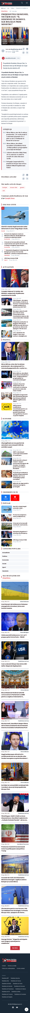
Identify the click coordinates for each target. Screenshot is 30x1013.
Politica (12, 8)
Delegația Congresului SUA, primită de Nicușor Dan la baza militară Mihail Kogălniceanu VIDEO (16, 164)
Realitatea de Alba (16, 991)
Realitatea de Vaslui (17, 983)
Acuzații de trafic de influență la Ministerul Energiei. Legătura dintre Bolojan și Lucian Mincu (13, 880)
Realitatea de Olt (6, 991)
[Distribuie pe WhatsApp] (23, 52)
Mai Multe (15, 948)
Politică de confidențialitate (8, 968)
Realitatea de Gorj (17, 49)
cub (3, 190)
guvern (22, 187)
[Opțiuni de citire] (26, 1009)
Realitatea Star (5, 981)
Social (3, 231)
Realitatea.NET (5, 978)
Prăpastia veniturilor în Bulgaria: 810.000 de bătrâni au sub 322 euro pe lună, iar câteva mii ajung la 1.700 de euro (20, 325)
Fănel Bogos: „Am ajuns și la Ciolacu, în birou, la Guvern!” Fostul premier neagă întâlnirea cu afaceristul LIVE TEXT (21, 304)
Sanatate (7, 255)
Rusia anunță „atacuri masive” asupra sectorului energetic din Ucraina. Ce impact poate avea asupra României (20, 464)
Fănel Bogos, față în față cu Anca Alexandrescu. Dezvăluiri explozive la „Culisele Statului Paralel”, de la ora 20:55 (14, 819)
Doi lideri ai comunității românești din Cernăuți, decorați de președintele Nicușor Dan (14, 787)
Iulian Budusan (24, 601)
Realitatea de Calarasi (21, 989)
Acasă (4, 8)
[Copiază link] (23, 48)
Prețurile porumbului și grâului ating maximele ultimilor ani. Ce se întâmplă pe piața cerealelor (20, 476)
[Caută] (22, 3)
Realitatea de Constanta (20, 994)
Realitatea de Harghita (7, 997)
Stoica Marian (25, 690)
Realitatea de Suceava (19, 986)
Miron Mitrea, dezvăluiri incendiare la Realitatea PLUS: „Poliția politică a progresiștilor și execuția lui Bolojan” (17, 146)
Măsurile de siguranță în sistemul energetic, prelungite (21, 485)
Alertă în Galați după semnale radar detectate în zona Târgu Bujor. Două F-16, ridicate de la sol (14, 229)
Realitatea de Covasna (7, 994)
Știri (8, 8)
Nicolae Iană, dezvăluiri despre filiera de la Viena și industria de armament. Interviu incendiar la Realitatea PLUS (14, 726)
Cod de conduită (21, 968)
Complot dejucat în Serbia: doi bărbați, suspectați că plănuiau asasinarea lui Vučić (12, 293)
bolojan (4, 187)
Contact (4, 965)
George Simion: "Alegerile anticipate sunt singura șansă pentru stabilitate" (14, 941)
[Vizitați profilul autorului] (3, 50)
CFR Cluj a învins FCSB (11, 258)
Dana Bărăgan (24, 632)
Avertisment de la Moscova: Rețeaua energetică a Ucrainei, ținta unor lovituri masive (14, 606)
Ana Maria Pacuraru (23, 844)
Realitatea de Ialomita (7, 986)
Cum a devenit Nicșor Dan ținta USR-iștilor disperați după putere (14, 665)
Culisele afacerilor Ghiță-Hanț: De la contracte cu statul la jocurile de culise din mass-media (17, 155)
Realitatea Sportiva (15, 978)
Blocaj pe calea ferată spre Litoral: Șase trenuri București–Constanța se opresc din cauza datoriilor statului (21, 314)
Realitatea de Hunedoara (8, 989)
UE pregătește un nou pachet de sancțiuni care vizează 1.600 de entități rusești (12, 445)
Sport (6, 260)
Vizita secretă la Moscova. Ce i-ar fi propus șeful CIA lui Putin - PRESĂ (13, 636)
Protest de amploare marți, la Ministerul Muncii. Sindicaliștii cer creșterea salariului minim (14, 235)
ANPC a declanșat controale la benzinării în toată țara (20, 453)
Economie (7, 239)
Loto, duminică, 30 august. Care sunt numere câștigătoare (20, 334)
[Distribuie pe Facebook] (27, 48)
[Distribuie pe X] (27, 52)
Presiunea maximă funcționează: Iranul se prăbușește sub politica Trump (13, 849)
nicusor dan (13, 187)
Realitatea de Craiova (16, 981)
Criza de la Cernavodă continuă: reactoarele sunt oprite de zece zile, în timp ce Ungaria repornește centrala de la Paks (16, 244)
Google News (10, 198)
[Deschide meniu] (27, 3)
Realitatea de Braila (6, 983)
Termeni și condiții (12, 965)
